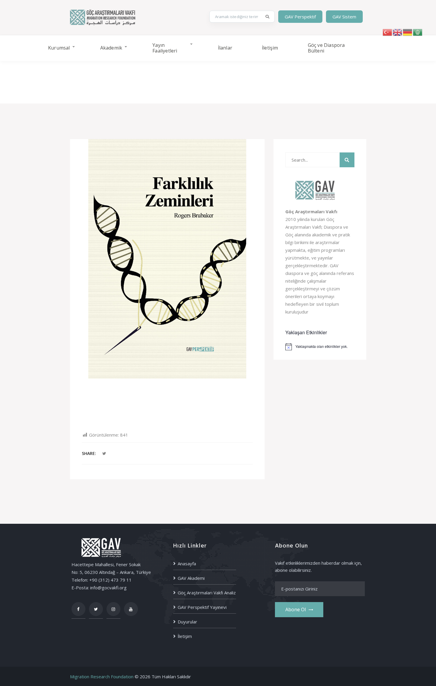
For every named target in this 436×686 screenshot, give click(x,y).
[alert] (319, 346)
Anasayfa (187, 563)
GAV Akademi (191, 578)
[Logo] (102, 17)
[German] (408, 32)
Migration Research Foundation (101, 676)
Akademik (111, 47)
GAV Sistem (344, 17)
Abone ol (295, 609)
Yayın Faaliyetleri (164, 48)
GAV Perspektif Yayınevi (202, 607)
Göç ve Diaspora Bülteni (326, 48)
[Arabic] (418, 32)
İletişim (270, 47)
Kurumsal (59, 47)
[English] (398, 32)
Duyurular (187, 622)
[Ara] (267, 16)
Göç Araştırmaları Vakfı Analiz (207, 593)
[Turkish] (388, 32)
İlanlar (225, 47)
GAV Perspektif (300, 17)
